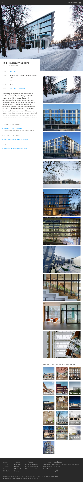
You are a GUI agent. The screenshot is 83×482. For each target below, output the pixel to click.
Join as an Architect (31, 465)
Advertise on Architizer (32, 469)
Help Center (6, 471)
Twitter (17, 467)
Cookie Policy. (55, 476)
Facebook (18, 465)
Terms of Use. (45, 476)
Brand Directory (48, 469)
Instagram (18, 471)
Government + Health (17, 75)
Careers (5, 469)
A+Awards (6, 467)
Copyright (35, 478)
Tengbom (13, 71)
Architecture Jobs (48, 465)
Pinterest (18, 469)
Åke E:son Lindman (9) (17, 88)
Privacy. (38, 476)
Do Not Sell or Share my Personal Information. (17, 478)
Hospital (28, 75)
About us (5, 465)
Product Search (48, 467)
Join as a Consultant (31, 467)
